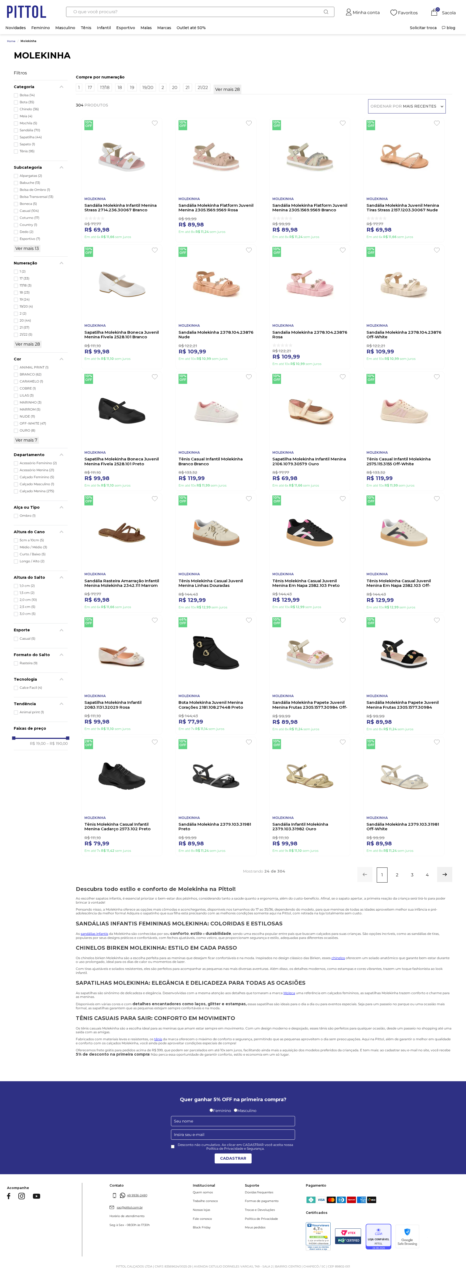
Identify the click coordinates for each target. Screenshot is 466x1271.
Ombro (28, 516)
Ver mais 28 (27, 344)
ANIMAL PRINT (34, 367)
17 (24, 278)
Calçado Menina (37, 491)
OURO (27, 430)
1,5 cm (27, 593)
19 (25, 299)
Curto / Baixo (33, 554)
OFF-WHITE (33, 423)
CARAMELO (31, 381)
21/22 (26, 334)
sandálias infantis (94, 955)
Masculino (65, 27)
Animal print (32, 712)
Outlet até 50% (191, 27)
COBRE (28, 388)
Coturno (29, 218)
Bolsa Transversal (36, 197)
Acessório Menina (37, 470)
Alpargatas (31, 176)
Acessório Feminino (38, 463)
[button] (41, 455)
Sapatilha (31, 137)
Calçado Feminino (37, 477)
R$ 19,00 (38, 743)
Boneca (28, 204)
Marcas (164, 27)
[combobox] (200, 12)
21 (24, 327)
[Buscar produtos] (326, 12)
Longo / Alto (32, 561)
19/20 (26, 306)
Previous (19, 1167)
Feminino (40, 27)
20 (25, 320)
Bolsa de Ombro (35, 190)
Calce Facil (31, 688)
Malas (146, 27)
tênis (158, 1060)
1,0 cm (27, 586)
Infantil (104, 27)
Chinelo (29, 109)
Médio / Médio (33, 547)
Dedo (26, 232)
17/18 (26, 285)
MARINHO (31, 402)
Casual (29, 211)
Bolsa (27, 95)
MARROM (30, 409)
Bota (27, 102)
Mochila (28, 123)
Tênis (86, 27)
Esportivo (125, 27)
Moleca (289, 1014)
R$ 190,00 (57, 743)
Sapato (27, 144)
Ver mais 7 (26, 440)
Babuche (30, 183)
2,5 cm (27, 607)
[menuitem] (423, 28)
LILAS (27, 395)
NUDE (27, 416)
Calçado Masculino (37, 484)
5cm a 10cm (32, 540)
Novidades (15, 27)
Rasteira (28, 663)
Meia (26, 116)
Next (456, 1167)
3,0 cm (28, 614)
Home (11, 41)
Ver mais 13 (27, 248)
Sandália (30, 130)
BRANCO (31, 374)
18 (25, 292)
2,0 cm (28, 600)
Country (28, 225)
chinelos (338, 979)
